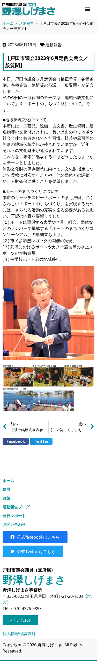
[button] (87, 9)
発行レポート (14, 515)
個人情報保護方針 (19, 633)
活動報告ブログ (16, 506)
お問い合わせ (14, 524)
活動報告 (26, 23)
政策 (6, 498)
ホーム (8, 23)
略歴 (6, 489)
